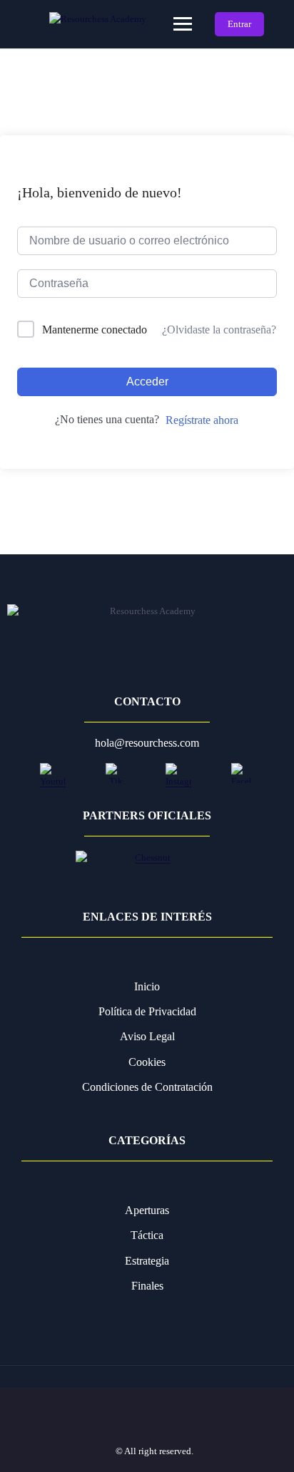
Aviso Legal (147, 1036)
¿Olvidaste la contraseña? (219, 329)
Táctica (147, 1235)
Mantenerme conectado (94, 329)
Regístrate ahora (202, 420)
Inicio (147, 986)
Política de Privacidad (147, 1011)
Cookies (147, 1062)
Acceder (147, 381)
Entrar (239, 24)
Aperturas (147, 1210)
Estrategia (147, 1261)
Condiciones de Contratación (147, 1087)
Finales (147, 1286)
